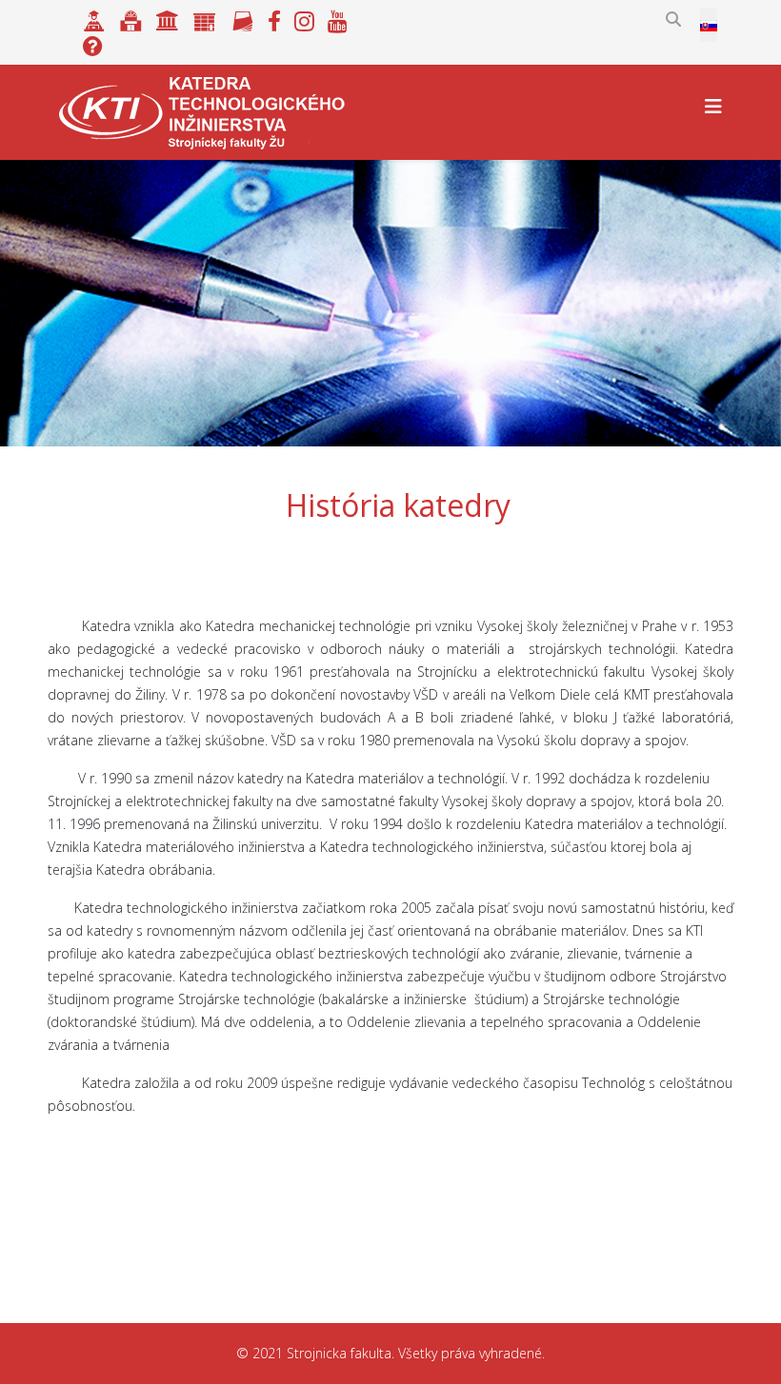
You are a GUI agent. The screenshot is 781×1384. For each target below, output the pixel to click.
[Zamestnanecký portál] (205, 18)
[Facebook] (274, 18)
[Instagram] (306, 18)
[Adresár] (242, 18)
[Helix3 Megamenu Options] (713, 106)
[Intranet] (167, 18)
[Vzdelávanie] (94, 18)
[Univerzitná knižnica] (131, 18)
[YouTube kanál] (337, 18)
